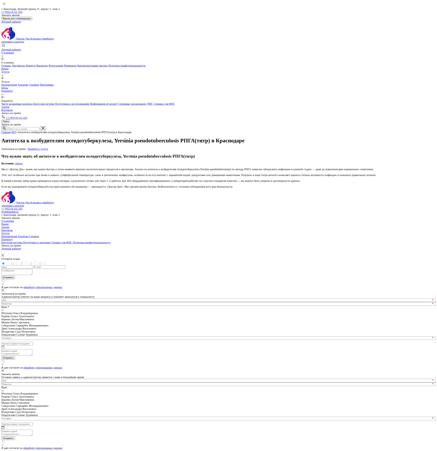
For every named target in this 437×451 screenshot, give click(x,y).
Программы (47, 84)
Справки (34, 84)
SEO (14, 132)
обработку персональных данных (42, 287)
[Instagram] (7, 25)
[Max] (10, 25)
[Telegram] (3, 25)
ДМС (150, 103)
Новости (31, 65)
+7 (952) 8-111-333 (16, 117)
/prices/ (19, 163)
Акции (5, 106)
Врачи (5, 68)
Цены (4, 87)
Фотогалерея (55, 65)
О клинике (7, 52)
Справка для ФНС (164, 103)
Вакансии (42, 65)
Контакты (7, 110)
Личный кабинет (11, 248)
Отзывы (6, 65)
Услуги (5, 71)
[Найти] (4, 128)
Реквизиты (70, 65)
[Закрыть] (43, 128)
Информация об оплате (103, 103)
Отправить (8, 277)
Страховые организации (132, 103)
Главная (6, 132)
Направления (9, 84)
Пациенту (7, 90)
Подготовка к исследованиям (72, 103)
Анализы (23, 84)
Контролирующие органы (92, 65)
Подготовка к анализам (37, 242)
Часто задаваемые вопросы (17, 103)
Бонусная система (43, 103)
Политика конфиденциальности (127, 65)
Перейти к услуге (38, 148)
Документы (18, 65)
